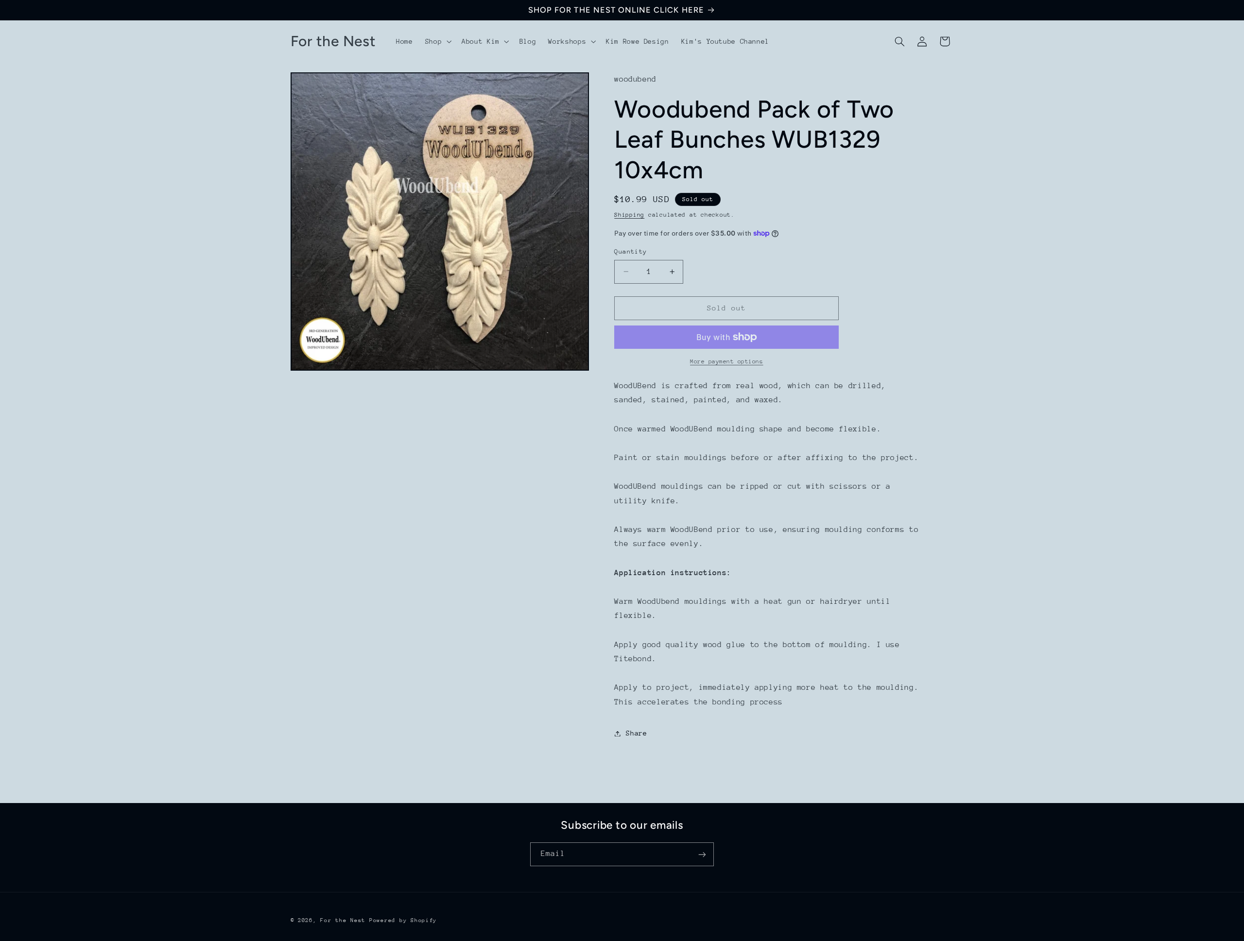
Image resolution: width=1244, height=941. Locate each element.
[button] (437, 41)
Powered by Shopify (403, 920)
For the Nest (342, 920)
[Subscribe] (702, 854)
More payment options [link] (726, 361)
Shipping (629, 214)
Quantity (630, 251)
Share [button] (636, 733)
